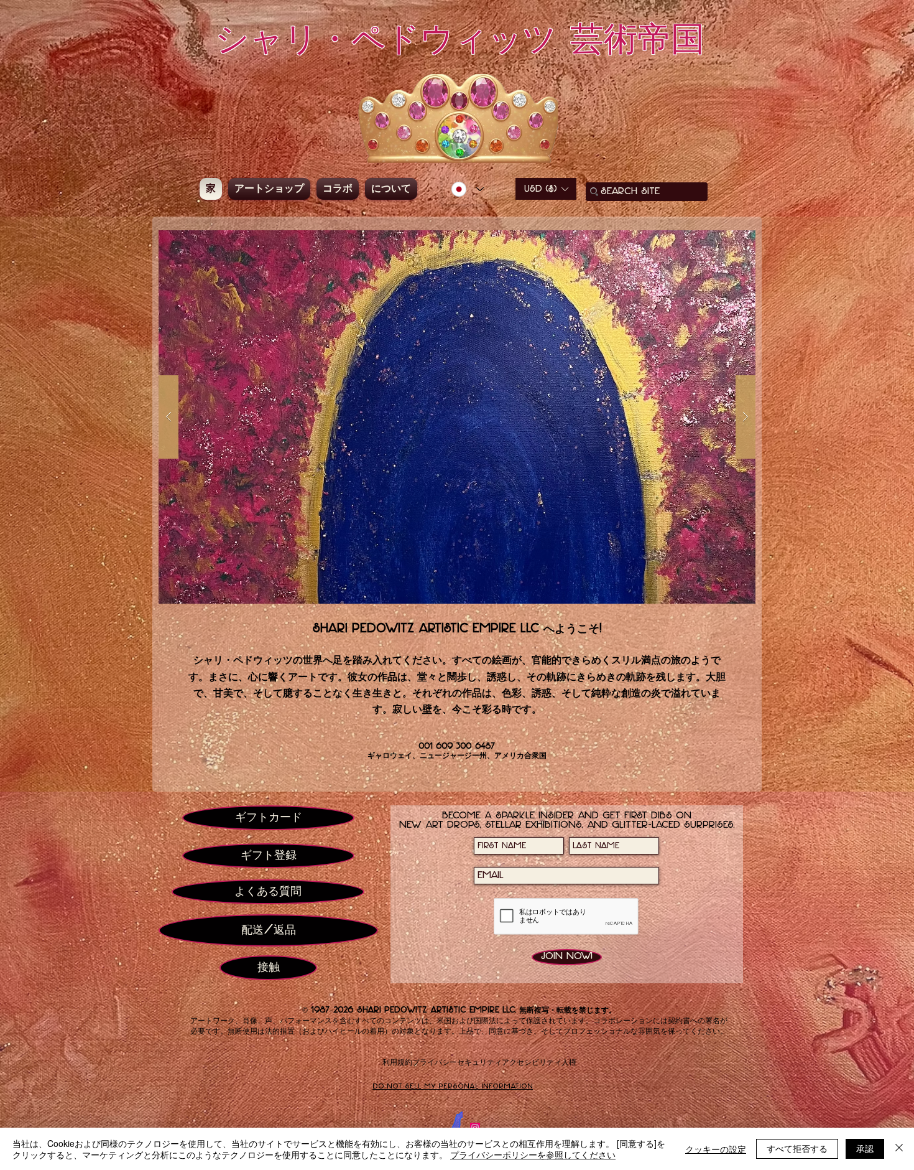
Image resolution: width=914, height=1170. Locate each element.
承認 (865, 1148)
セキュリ (472, 1062)
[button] (545, 189)
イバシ (438, 1062)
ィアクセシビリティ (527, 1062)
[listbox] (545, 189)
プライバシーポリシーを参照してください (533, 1154)
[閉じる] (899, 1149)
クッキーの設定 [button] (715, 1149)
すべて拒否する (797, 1148)
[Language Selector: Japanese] (467, 189)
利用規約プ (401, 1062)
